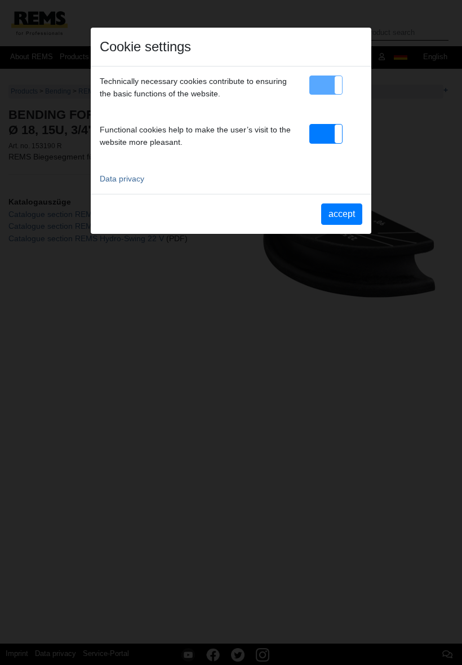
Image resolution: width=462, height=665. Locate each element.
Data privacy (122, 178)
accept (341, 214)
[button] (326, 85)
